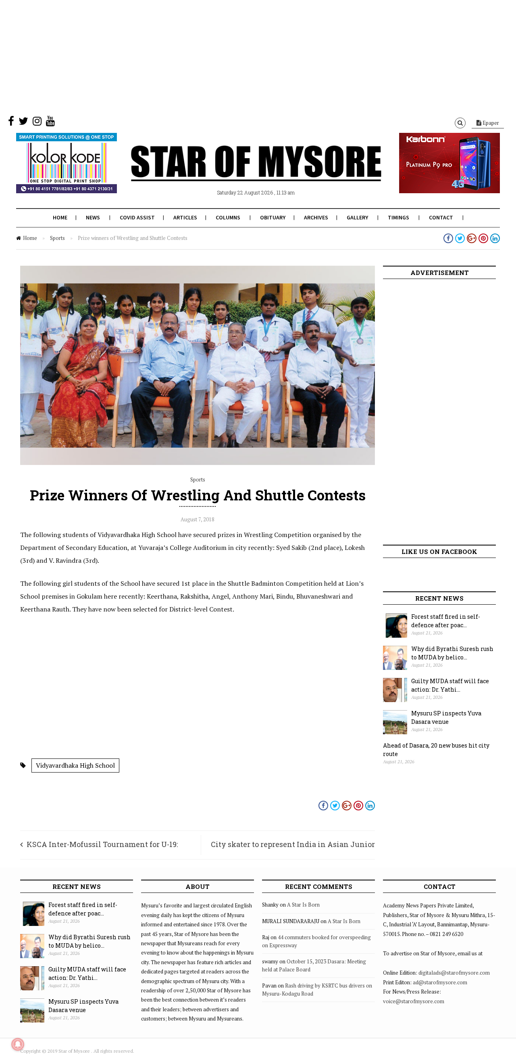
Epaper (490, 122)
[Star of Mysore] (238, 172)
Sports (57, 238)
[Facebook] (11, 122)
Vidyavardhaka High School (75, 765)
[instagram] (37, 122)
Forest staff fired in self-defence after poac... (445, 621)
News (93, 217)
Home (60, 217)
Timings (398, 217)
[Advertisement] (242, 56)
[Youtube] (50, 122)
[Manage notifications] (17, 1044)
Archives (316, 217)
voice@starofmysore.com (413, 1001)
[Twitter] (23, 122)
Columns (228, 217)
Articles (185, 217)
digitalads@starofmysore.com (454, 972)
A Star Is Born (303, 904)
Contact (441, 217)
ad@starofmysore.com (440, 982)
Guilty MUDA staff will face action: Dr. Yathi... (450, 685)
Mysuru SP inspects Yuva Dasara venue (446, 717)
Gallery (357, 217)
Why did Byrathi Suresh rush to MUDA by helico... (452, 653)
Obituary (272, 217)
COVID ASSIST (137, 217)
